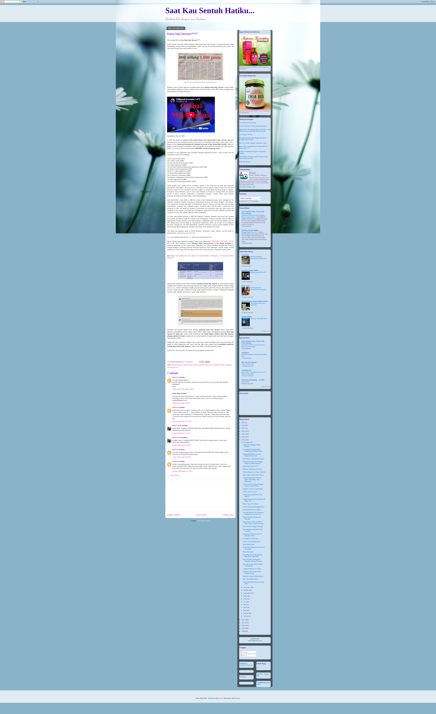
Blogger (237, 698)
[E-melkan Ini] (200, 362)
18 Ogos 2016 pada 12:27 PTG (182, 471)
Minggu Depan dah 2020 (249, 232)
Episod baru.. (246, 382)
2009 (243, 628)
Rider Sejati (246, 286)
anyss (254, 173)
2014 (243, 437)
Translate (255, 201)
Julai (245, 599)
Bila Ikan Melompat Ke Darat (252, 469)
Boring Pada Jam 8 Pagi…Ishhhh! (254, 472)
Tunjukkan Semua (266, 331)
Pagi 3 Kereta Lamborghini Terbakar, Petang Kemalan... (253, 560)
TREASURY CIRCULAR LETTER (222, 241)
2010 (243, 625)
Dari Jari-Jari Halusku (249, 362)
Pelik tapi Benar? (244, 162)
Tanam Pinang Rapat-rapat (251, 541)
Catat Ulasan (174, 475)
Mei (244, 604)
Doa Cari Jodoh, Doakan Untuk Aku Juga (252, 143)
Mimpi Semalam (248, 552)
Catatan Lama (228, 515)
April (245, 607)
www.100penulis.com (255, 640)
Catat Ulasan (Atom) (203, 521)
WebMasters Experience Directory (246, 664)
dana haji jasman (177, 365)
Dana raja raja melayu (191, 365)
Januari (246, 616)
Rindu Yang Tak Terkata (251, 504)
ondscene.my (246, 370)
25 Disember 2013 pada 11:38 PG (183, 389)
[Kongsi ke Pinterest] (209, 362)
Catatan (245, 652)
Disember (246, 442)
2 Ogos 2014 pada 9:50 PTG (181, 457)
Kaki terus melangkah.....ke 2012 (253, 380)
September (247, 593)
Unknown (175, 377)
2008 (243, 631)
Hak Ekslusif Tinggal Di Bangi (253, 526)
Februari (246, 613)
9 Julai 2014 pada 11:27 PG (181, 433)
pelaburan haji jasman (206, 365)
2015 (243, 434)
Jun (244, 602)
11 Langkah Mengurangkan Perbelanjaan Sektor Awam (252, 450)
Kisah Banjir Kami (249, 544)
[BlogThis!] (202, 362)
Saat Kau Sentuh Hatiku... (210, 10)
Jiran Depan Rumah (245, 134)
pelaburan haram (219, 365)
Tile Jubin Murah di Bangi (247, 123)
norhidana (245, 255)
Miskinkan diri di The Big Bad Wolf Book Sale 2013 (252, 555)
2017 (243, 428)
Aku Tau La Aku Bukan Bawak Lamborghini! (253, 565)
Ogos (245, 596)
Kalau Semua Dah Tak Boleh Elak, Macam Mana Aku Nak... (254, 522)
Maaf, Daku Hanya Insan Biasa (253, 475)
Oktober (246, 590)
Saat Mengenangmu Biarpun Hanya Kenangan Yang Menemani (252, 479)
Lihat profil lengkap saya (247, 187)
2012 (243, 620)
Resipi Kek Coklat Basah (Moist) (253, 459)
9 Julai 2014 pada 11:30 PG (181, 445)
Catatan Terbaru (173, 515)
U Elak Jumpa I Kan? (250, 492)
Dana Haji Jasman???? (250, 466)
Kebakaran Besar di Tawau (251, 510)
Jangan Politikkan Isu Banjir (252, 569)
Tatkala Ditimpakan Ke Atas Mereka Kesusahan (252, 455)
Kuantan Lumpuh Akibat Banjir (253, 576)
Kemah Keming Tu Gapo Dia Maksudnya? (253, 126)
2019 (243, 422)
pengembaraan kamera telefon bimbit (255, 301)
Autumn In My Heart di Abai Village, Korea (252, 572)
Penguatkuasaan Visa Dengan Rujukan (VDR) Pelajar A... (253, 462)
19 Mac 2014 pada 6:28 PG (181, 403)
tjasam (220, 698)
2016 (243, 431)
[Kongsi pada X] (204, 362)
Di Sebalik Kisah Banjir (250, 538)
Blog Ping (242, 677)
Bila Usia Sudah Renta (250, 579)
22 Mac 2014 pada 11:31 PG (181, 421)
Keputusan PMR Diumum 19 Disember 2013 (252, 535)
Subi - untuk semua (248, 364)
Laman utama (201, 515)
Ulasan (244, 655)
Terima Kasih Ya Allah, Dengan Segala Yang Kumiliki (253, 485)
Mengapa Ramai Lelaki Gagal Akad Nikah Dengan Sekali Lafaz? (252, 139)
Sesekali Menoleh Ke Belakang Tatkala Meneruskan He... (253, 513)
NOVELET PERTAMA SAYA (258, 318)
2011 (243, 623)
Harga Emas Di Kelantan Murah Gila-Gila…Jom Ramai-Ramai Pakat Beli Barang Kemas (254, 130)
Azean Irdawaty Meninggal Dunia (253, 507)
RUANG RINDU (247, 317)
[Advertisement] (200, 496)
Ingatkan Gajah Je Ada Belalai (253, 489)
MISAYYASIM (177, 425)
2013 (243, 440)
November (247, 587)
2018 (243, 425)
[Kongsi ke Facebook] (207, 362)
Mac (245, 610)
